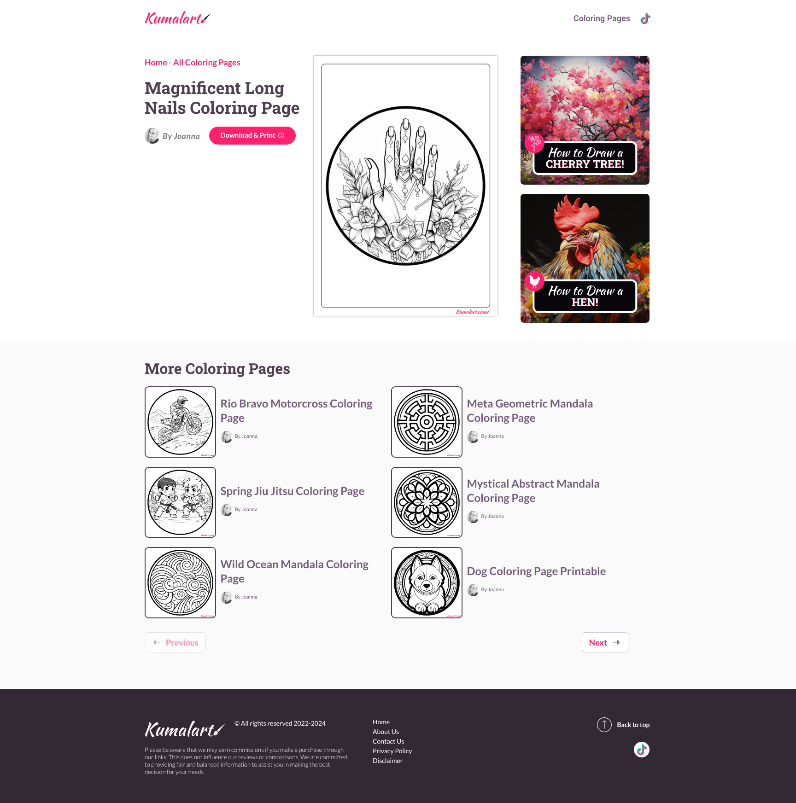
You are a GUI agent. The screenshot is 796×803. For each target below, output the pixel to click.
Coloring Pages (602, 18)
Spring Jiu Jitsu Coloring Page (293, 491)
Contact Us (388, 741)
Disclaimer (388, 760)
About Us (386, 731)
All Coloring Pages (206, 62)
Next (598, 642)
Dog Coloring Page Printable (536, 571)
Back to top (633, 724)
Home (156, 62)
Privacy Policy (392, 751)
